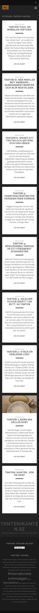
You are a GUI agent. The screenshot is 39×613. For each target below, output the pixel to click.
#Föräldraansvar (7, 567)
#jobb (29, 579)
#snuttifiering (10, 596)
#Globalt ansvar (16, 567)
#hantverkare (25, 567)
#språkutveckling (28, 596)
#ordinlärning (17, 591)
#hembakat (11, 570)
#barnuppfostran (24, 559)
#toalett (29, 599)
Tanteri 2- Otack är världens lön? (19, 353)
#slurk (29, 594)
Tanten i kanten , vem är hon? (19, 473)
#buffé (31, 562)
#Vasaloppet (23, 601)
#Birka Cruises (16, 562)
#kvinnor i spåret (29, 586)
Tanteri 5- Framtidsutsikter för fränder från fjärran (19, 196)
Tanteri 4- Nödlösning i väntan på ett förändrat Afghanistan (19, 247)
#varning (17, 601)
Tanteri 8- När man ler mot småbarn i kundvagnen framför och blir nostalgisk (19, 83)
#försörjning (31, 564)
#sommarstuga (18, 596)
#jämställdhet (10, 582)
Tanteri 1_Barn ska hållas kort (19, 421)
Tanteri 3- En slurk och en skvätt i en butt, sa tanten (19, 302)
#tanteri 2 (23, 599)
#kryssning (21, 586)
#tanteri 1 (18, 599)
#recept (31, 591)
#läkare (11, 591)
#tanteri (13, 599)
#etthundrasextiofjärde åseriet (19, 564)
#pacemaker (24, 591)
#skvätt (25, 594)
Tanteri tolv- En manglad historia (19, 28)
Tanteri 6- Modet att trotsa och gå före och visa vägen (19, 141)
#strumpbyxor (6, 599)
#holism (28, 570)
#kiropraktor (14, 586)
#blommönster (25, 562)
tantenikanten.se (19, 526)
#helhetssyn (32, 567)
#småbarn (34, 594)
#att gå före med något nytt (11, 559)
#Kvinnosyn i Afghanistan (9, 588)
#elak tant (7, 564)
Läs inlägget (19, 64)
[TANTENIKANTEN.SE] (5, 8)
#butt (35, 562)
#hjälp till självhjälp (20, 570)
